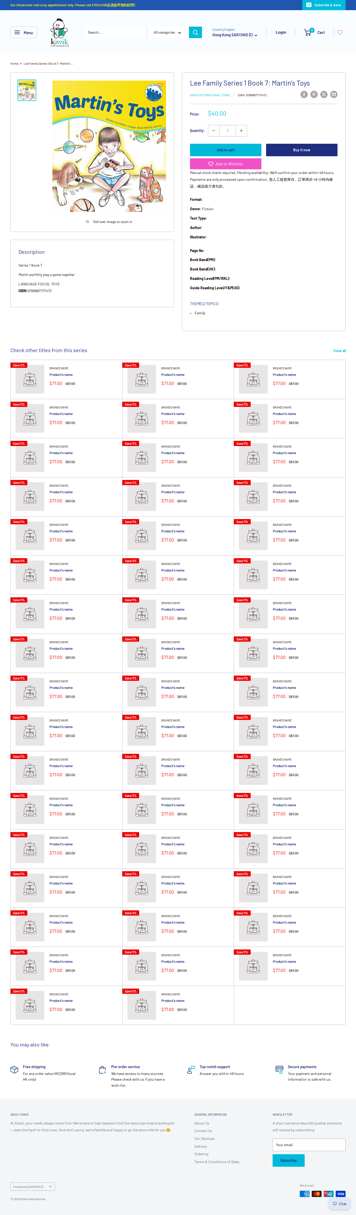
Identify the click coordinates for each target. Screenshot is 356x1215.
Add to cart (226, 150)
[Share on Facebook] (304, 94)
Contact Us (203, 1130)
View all (340, 350)
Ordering (201, 1154)
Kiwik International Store (210, 95)
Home (14, 63)
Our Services (204, 1138)
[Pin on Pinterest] (314, 94)
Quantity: (197, 130)
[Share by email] (333, 94)
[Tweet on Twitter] (324, 94)
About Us (201, 1123)
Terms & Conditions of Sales (217, 1161)
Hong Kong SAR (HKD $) (28, 1186)
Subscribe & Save (328, 5)
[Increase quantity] (241, 130)
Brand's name (59, 368)
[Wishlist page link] (339, 32)
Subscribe (288, 1160)
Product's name (61, 374)
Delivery (200, 1146)
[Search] (195, 32)
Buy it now (301, 150)
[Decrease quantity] (213, 130)
